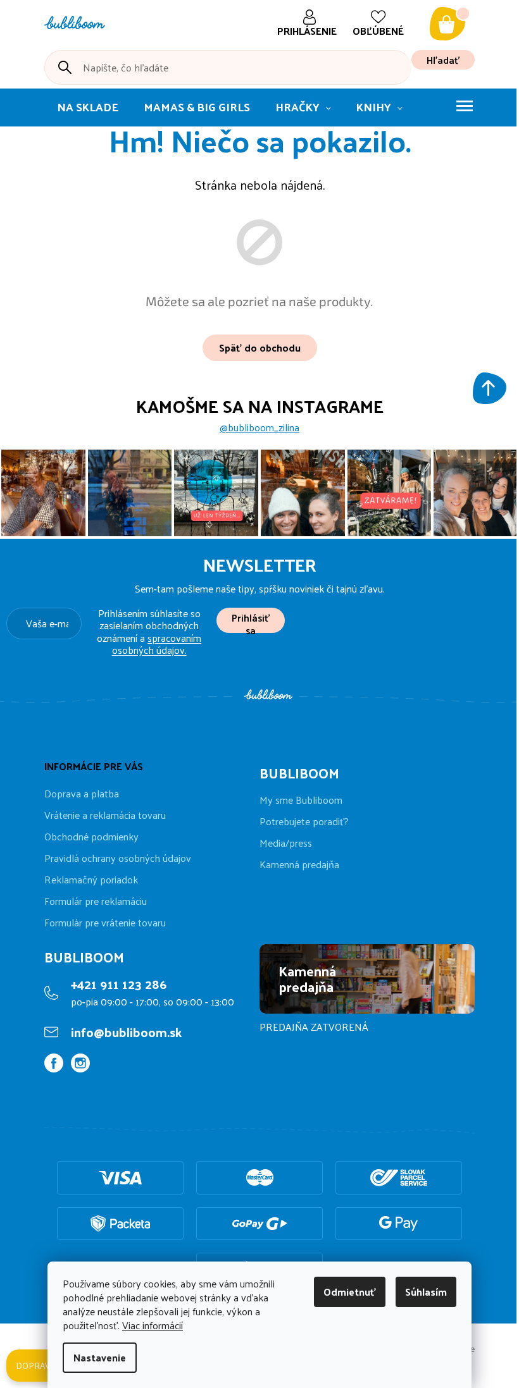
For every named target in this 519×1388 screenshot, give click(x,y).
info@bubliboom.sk (126, 1032)
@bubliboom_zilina (259, 427)
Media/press (286, 843)
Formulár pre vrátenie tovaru (105, 922)
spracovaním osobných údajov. (157, 644)
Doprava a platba (81, 793)
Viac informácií (152, 1325)
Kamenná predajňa (299, 864)
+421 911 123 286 (118, 984)
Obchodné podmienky (91, 836)
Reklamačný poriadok (91, 879)
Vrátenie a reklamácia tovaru (105, 815)
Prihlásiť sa (251, 620)
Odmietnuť (349, 1291)
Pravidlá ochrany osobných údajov (117, 858)
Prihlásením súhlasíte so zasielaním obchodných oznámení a (149, 631)
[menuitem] (87, 107)
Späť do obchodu (260, 347)
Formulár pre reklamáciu (95, 901)
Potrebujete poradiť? (304, 821)
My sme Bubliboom (301, 800)
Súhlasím (426, 1291)
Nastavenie (99, 1357)
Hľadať (443, 60)
